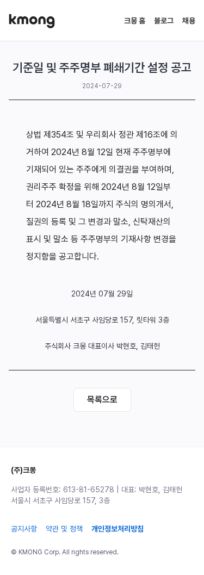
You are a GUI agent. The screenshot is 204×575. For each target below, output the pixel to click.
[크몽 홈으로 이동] (32, 21)
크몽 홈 (134, 20)
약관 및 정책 (64, 528)
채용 (188, 20)
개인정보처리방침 (117, 528)
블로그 (164, 20)
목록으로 (102, 399)
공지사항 (24, 528)
